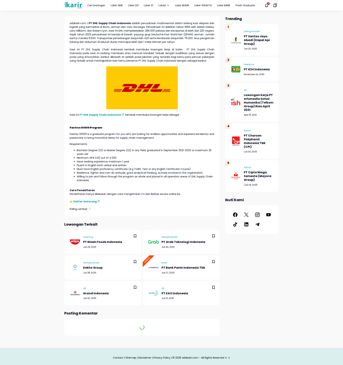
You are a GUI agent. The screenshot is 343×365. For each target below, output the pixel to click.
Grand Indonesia (96, 293)
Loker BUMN (182, 5)
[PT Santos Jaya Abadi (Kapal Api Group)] (235, 40)
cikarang (88, 236)
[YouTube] (268, 215)
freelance (249, 64)
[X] (246, 215)
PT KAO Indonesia (174, 293)
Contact (118, 357)
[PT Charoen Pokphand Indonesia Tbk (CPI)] (235, 141)
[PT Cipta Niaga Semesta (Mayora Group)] (235, 176)
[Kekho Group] (75, 267)
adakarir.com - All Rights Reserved (203, 357)
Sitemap (131, 357)
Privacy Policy (161, 357)
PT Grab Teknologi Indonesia (183, 242)
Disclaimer (144, 357)
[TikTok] (235, 224)
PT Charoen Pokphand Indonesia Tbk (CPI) (254, 141)
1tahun (247, 130)
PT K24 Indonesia (257, 69)
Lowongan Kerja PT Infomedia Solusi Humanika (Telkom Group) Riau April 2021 (258, 102)
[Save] (135, 236)
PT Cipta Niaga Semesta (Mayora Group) (257, 176)
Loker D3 (133, 5)
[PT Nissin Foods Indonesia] (75, 241)
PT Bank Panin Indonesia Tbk (183, 268)
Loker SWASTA (203, 5)
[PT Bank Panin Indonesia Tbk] (153, 267)
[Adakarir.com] (73, 5)
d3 (84, 288)
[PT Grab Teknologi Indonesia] (153, 241)
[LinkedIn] (246, 224)
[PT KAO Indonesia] (153, 293)
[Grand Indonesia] (75, 293)
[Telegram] (257, 224)
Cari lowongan (96, 5)
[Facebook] (235, 215)
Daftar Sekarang (85, 201)
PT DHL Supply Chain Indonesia (100, 115)
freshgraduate (169, 236)
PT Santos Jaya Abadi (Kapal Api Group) (257, 40)
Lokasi (162, 5)
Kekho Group (93, 268)
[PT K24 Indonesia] (235, 69)
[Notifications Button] (266, 5)
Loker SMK (117, 5)
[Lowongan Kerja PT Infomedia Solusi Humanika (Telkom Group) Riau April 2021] (235, 102)
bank (164, 262)
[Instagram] (257, 215)
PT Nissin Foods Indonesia (102, 242)
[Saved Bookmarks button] (275, 5)
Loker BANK (223, 5)
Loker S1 (148, 5)
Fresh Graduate (245, 5)
